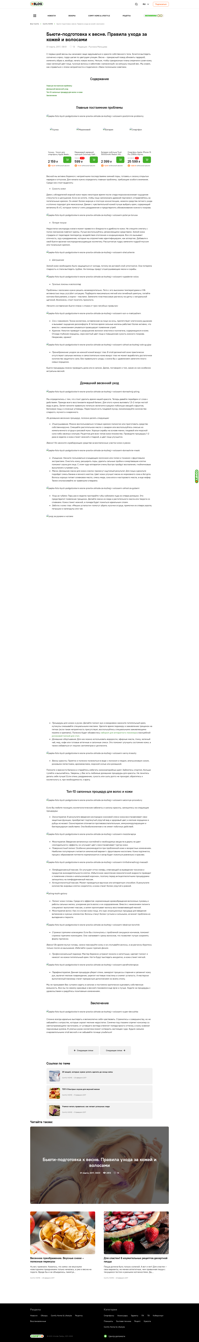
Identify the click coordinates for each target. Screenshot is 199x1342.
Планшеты (108, 1321)
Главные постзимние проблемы (59, 86)
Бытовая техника (123, 1321)
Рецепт (137, 1321)
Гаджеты (134, 1315)
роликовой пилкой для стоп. (66, 735)
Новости (52, 16)
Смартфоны (109, 1315)
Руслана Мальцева (98, 46)
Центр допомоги (117, 1336)
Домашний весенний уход (57, 89)
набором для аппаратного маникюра (119, 732)
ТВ (148, 1315)
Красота (147, 1321)
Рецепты (127, 16)
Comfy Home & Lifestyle (99, 16)
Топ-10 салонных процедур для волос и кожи (64, 92)
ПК (142, 1315)
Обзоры (72, 16)
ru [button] (144, 4)
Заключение (51, 95)
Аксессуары (122, 1315)
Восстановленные (153, 15)
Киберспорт (158, 1315)
